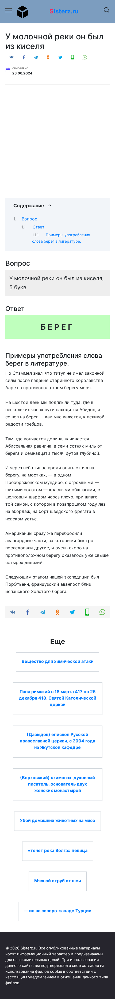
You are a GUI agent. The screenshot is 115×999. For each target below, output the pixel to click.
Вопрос (29, 218)
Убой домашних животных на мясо (57, 820)
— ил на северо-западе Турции (57, 910)
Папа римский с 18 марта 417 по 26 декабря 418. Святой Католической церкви (57, 698)
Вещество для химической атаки (58, 661)
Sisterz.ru (64, 11)
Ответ (38, 227)
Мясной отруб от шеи (57, 880)
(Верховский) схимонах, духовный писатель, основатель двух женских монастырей (57, 784)
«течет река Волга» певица (57, 850)
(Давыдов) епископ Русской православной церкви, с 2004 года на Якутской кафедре (57, 741)
